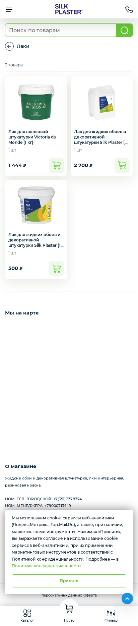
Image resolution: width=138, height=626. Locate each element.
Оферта (90, 595)
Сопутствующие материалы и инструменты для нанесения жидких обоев (9, 46)
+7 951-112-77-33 (129, 9)
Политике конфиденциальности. (47, 565)
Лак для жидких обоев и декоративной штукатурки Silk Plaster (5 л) (100, 139)
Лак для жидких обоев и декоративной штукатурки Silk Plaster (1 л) (34, 242)
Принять (69, 580)
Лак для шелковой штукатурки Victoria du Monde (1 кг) (32, 137)
